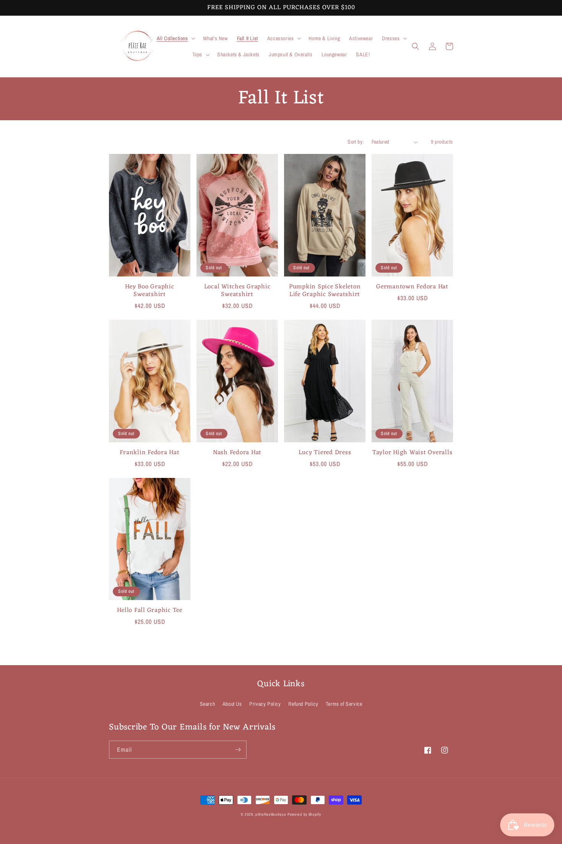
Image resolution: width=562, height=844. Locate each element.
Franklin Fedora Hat (149, 452)
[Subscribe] (237, 750)
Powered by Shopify (304, 814)
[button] (175, 38)
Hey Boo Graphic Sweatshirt (149, 290)
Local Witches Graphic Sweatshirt (237, 290)
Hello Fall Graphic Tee (149, 610)
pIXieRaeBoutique (270, 814)
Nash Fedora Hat (237, 452)
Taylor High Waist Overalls (412, 452)
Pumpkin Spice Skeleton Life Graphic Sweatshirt (325, 290)
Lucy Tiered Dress (325, 452)
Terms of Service (344, 703)
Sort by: (356, 141)
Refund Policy (303, 703)
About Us (232, 703)
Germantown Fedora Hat (412, 287)
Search (207, 703)
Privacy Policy (265, 703)
